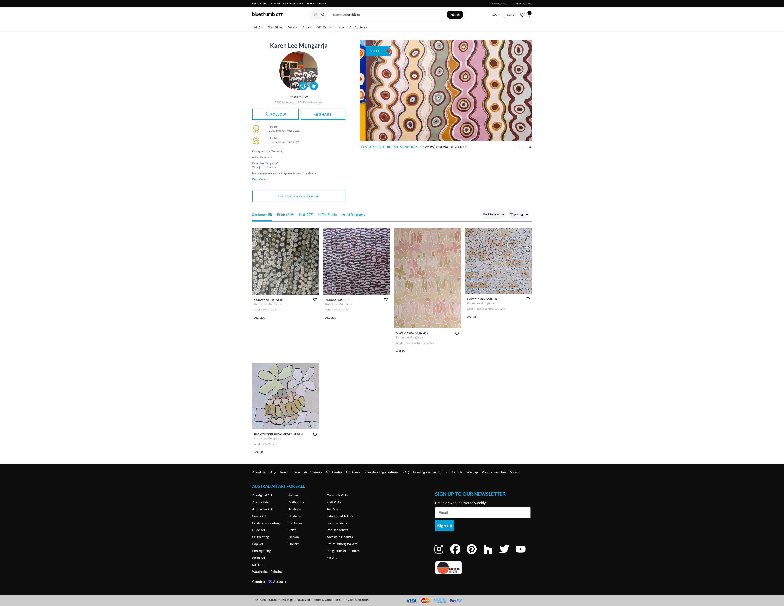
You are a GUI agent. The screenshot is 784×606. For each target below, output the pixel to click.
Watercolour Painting (267, 571)
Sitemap (472, 472)
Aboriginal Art (262, 495)
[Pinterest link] (475, 554)
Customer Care (498, 3)
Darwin (293, 537)
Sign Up (511, 14)
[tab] (516, 147)
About (306, 27)
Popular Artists (337, 530)
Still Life (257, 564)
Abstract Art (261, 502)
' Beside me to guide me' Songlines (389, 147)
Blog (273, 472)
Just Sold (333, 509)
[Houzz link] (491, 554)
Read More (258, 179)
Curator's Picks (337, 495)
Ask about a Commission (299, 196)
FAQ (406, 472)
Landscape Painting (266, 523)
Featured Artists (338, 523)
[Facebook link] (458, 554)
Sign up (444, 526)
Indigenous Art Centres (343, 551)
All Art (258, 27)
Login (496, 14)
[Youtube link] (524, 554)
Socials (515, 472)
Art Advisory (358, 27)
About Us (259, 472)
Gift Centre (334, 472)
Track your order (521, 3)
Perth (292, 530)
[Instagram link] (442, 554)
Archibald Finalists (340, 537)
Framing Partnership (427, 472)
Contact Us (454, 472)
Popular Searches (494, 472)
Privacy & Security (356, 600)
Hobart (293, 544)
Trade (340, 27)
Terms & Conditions (327, 600)
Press (284, 472)
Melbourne (296, 502)
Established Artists (340, 516)
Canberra (295, 523)
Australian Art (262, 509)
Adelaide (294, 509)
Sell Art (332, 557)
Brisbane (294, 516)
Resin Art (258, 557)
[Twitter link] (507, 554)
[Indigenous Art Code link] (483, 567)
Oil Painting (260, 537)
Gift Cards (323, 27)
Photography (261, 551)
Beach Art (259, 516)
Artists (292, 27)
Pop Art (257, 544)
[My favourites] (522, 14)
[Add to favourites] (315, 300)
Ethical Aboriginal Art (342, 544)
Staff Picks (275, 27)
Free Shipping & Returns (382, 472)
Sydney (293, 495)
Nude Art (258, 530)
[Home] (267, 14)
